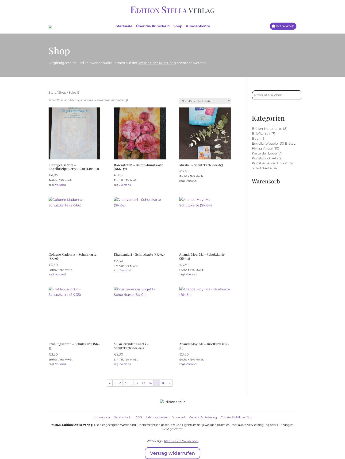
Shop (62, 92)
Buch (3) (259, 138)
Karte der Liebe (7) (267, 153)
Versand (60, 184)
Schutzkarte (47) (265, 168)
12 (136, 383)
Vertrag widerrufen (172, 453)
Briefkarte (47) (263, 133)
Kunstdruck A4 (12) (267, 158)
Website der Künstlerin (157, 63)
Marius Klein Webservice (181, 441)
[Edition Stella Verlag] (50, 26)
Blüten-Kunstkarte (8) (270, 129)
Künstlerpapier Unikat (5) (272, 163)
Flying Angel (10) (265, 148)
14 (150, 383)
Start (52, 92)
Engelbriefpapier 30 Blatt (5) (275, 143)
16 (163, 383)
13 (143, 383)
